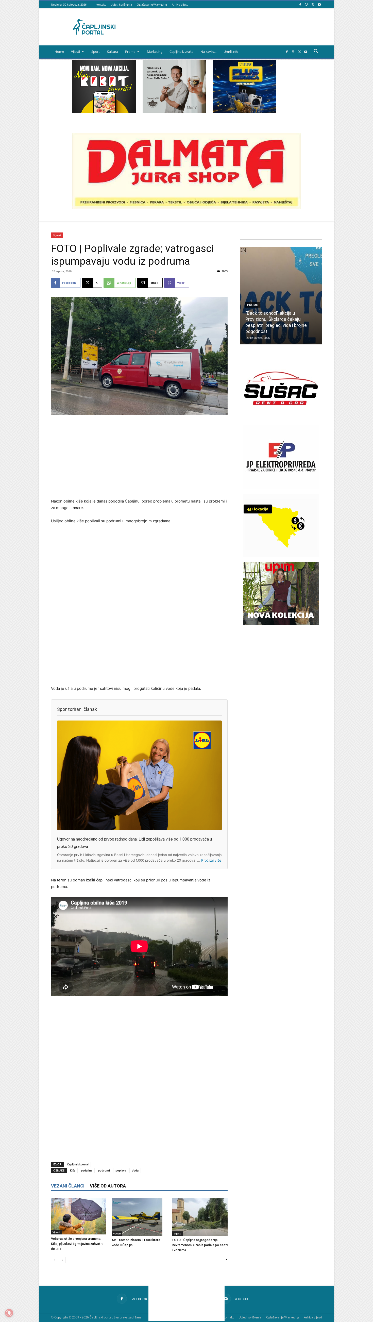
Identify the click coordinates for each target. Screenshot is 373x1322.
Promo (130, 51)
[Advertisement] (139, 457)
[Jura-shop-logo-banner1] (186, 207)
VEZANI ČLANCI (67, 1186)
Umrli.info (231, 51)
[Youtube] (319, 4)
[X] (313, 4)
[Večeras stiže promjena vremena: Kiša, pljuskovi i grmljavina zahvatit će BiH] (78, 1216)
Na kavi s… (208, 51)
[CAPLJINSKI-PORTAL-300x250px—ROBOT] (104, 111)
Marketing (154, 51)
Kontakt (100, 4)
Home (59, 51)
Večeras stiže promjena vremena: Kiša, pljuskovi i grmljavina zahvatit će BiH (77, 1244)
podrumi (104, 1170)
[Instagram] (306, 4)
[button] (316, 51)
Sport (95, 51)
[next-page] (62, 1260)
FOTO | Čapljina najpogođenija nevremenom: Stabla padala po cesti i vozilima (200, 1245)
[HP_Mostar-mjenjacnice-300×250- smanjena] (281, 555)
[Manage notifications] (9, 1313)
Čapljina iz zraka (181, 51)
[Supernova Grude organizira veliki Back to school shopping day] (281, 295)
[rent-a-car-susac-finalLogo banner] (281, 418)
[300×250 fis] (244, 86)
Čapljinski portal (78, 1164)
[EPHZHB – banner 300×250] (281, 487)
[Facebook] (300, 4)
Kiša (72, 1170)
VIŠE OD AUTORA (108, 1186)
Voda (135, 1170)
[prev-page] (54, 1260)
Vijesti (75, 51)
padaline (86, 1170)
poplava (120, 1170)
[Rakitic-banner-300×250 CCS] (174, 111)
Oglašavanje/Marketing (152, 4)
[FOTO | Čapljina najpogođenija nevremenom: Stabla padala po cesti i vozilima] (200, 1217)
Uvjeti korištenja (121, 4)
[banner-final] (281, 624)
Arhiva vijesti (180, 4)
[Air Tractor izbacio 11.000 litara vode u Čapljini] (139, 1217)
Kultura (112, 51)
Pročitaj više (211, 860)
